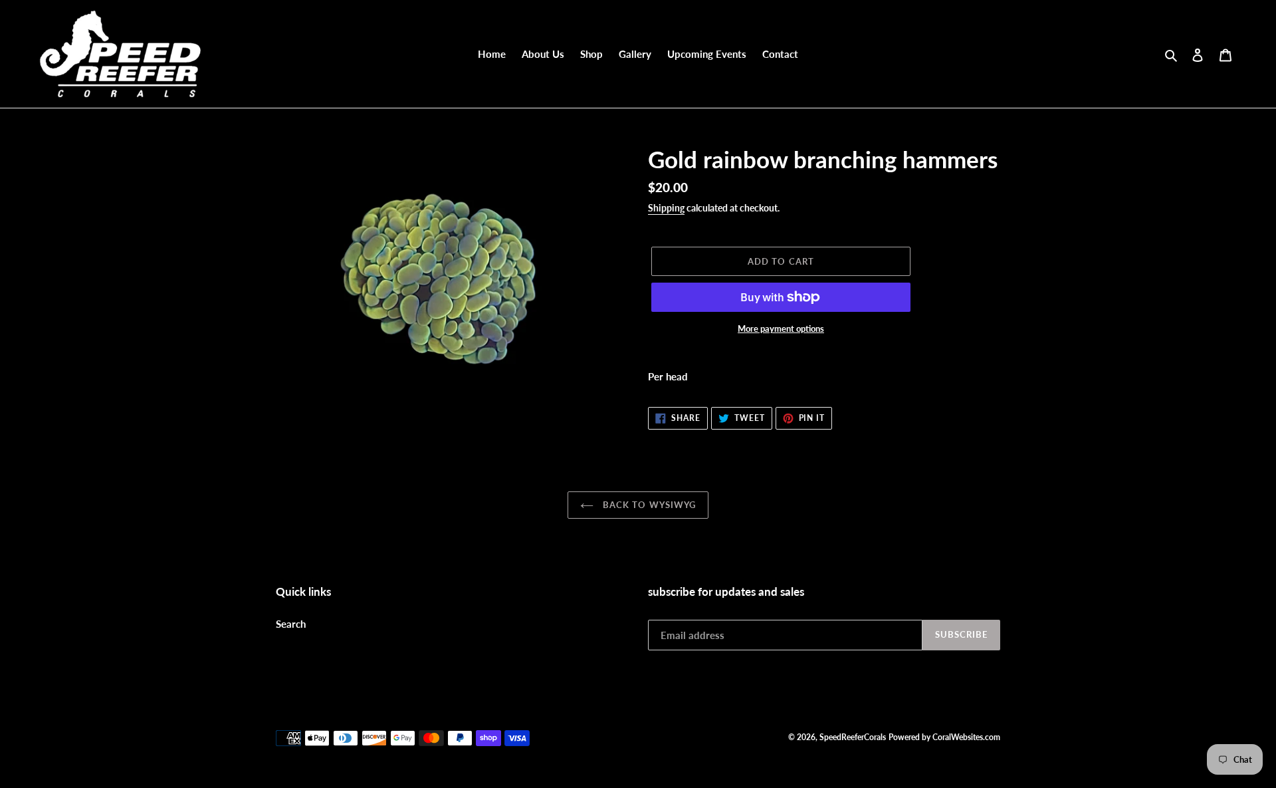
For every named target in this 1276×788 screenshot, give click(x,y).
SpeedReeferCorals (852, 737)
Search (291, 624)
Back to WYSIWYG (648, 504)
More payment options (781, 328)
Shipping (666, 207)
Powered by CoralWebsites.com (944, 737)
